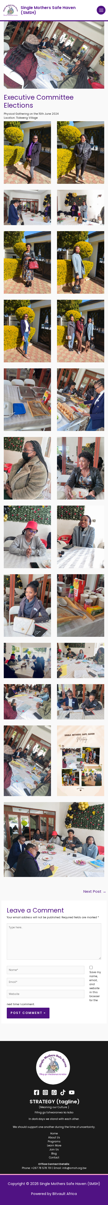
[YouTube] (72, 1092)
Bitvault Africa (64, 1193)
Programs (54, 1141)
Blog (54, 1153)
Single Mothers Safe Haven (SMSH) (48, 10)
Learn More (54, 1145)
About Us (54, 1137)
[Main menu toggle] (101, 10)
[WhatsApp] (54, 1092)
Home (54, 1133)
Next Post (94, 891)
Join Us (54, 1149)
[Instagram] (45, 1092)
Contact (54, 1157)
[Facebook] (36, 1092)
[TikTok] (63, 1092)
